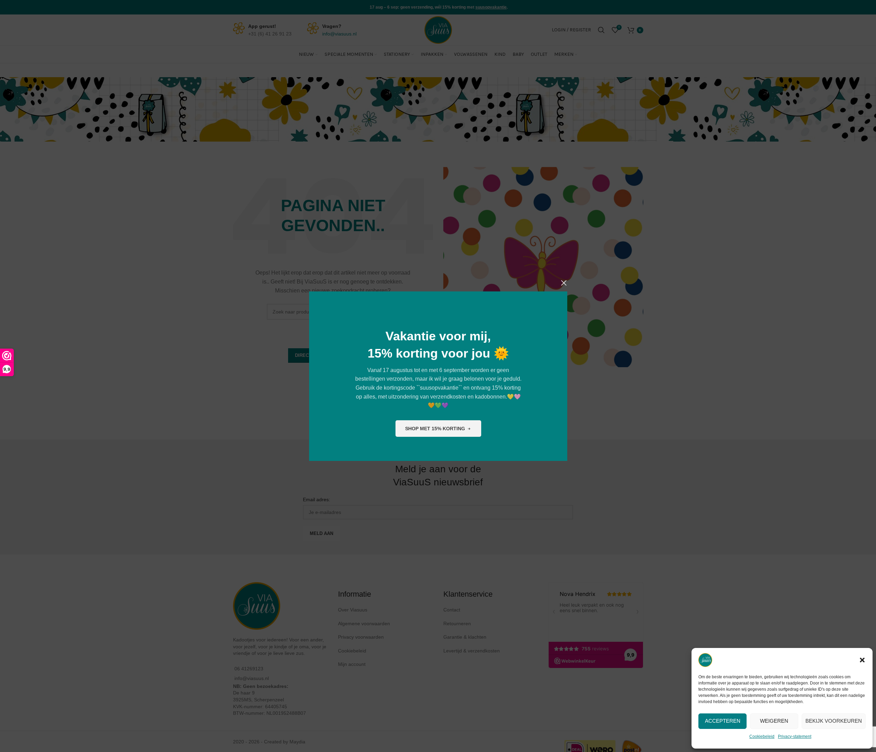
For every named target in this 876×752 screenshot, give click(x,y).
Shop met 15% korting (435, 428)
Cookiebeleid (761, 736)
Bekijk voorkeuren (833, 721)
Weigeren (774, 721)
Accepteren (722, 721)
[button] (862, 660)
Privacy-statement (794, 736)
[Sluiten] (563, 282)
